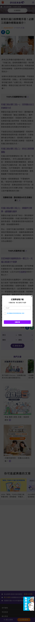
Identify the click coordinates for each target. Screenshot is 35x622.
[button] (33, 598)
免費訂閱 (17, 322)
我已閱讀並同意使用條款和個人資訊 (15, 313)
